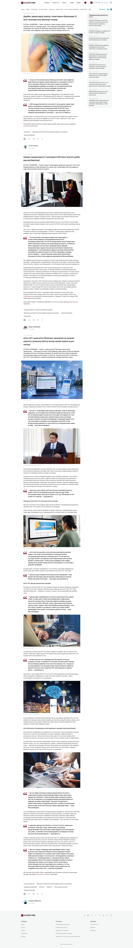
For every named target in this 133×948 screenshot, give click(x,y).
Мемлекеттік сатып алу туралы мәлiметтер (68, 936)
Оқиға (22, 924)
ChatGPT (49, 887)
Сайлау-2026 (83, 9)
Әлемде (23, 936)
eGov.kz (41, 887)
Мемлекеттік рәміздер (62, 930)
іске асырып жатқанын (43, 874)
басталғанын (74, 302)
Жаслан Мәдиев (29, 135)
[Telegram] (33, 139)
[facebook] (96, 915)
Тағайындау (34, 9)
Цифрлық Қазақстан (30, 887)
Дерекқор (51, 9)
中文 (102, 2)
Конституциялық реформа (71, 9)
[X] (42, 139)
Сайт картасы (94, 924)
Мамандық (27, 316)
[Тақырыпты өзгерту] (86, 2)
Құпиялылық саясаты (62, 927)
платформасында (28, 296)
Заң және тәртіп (43, 9)
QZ (94, 2)
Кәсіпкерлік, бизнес (61, 887)
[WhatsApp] (29, 139)
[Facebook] (38, 139)
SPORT (79, 2)
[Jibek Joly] (103, 9)
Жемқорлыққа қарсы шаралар (64, 933)
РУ (96, 2)
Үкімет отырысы (29, 884)
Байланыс (93, 927)
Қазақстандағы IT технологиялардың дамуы (38, 310)
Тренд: (23, 9)
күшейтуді (26, 126)
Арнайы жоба (59, 9)
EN (99, 2)
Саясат (23, 927)
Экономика (24, 933)
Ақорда (27, 9)
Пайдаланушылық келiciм (63, 924)
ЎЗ (107, 2)
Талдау (72, 2)
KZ (91, 2)
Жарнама (92, 930)
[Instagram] (24, 139)
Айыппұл (27, 132)
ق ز (105, 2)
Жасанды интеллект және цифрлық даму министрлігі (49, 132)
